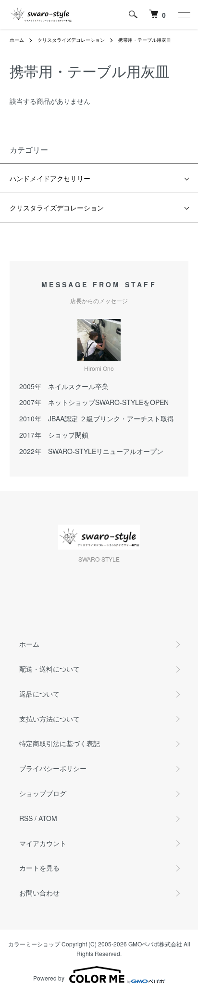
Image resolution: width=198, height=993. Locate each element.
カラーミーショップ (34, 944)
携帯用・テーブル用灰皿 (144, 40)
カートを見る (39, 867)
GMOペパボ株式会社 (155, 944)
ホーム (17, 40)
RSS (26, 818)
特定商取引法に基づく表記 (59, 743)
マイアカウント (42, 843)
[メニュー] (183, 14)
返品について (39, 694)
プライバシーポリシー (53, 768)
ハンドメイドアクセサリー (50, 178)
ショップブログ (42, 793)
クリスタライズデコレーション (71, 40)
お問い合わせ (39, 892)
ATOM (47, 818)
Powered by (48, 978)
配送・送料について (49, 669)
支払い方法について (49, 718)
